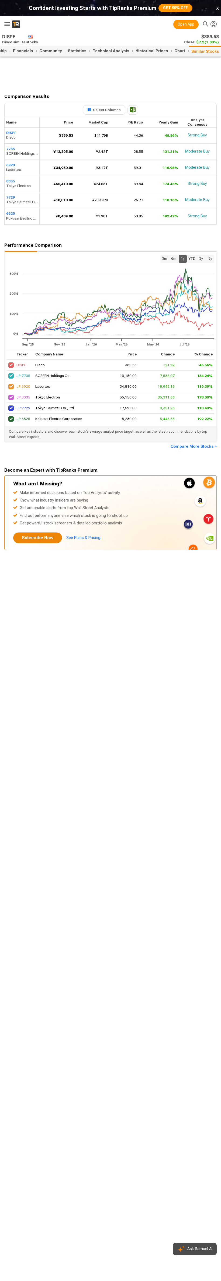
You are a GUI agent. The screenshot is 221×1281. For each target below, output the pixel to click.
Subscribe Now (37, 537)
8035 (10, 181)
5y (210, 258)
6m (173, 258)
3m (164, 258)
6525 (10, 214)
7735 (10, 149)
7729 (10, 197)
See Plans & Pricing (83, 537)
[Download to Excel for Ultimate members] (132, 110)
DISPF (11, 133)
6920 (10, 165)
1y (183, 258)
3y (201, 258)
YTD (191, 258)
